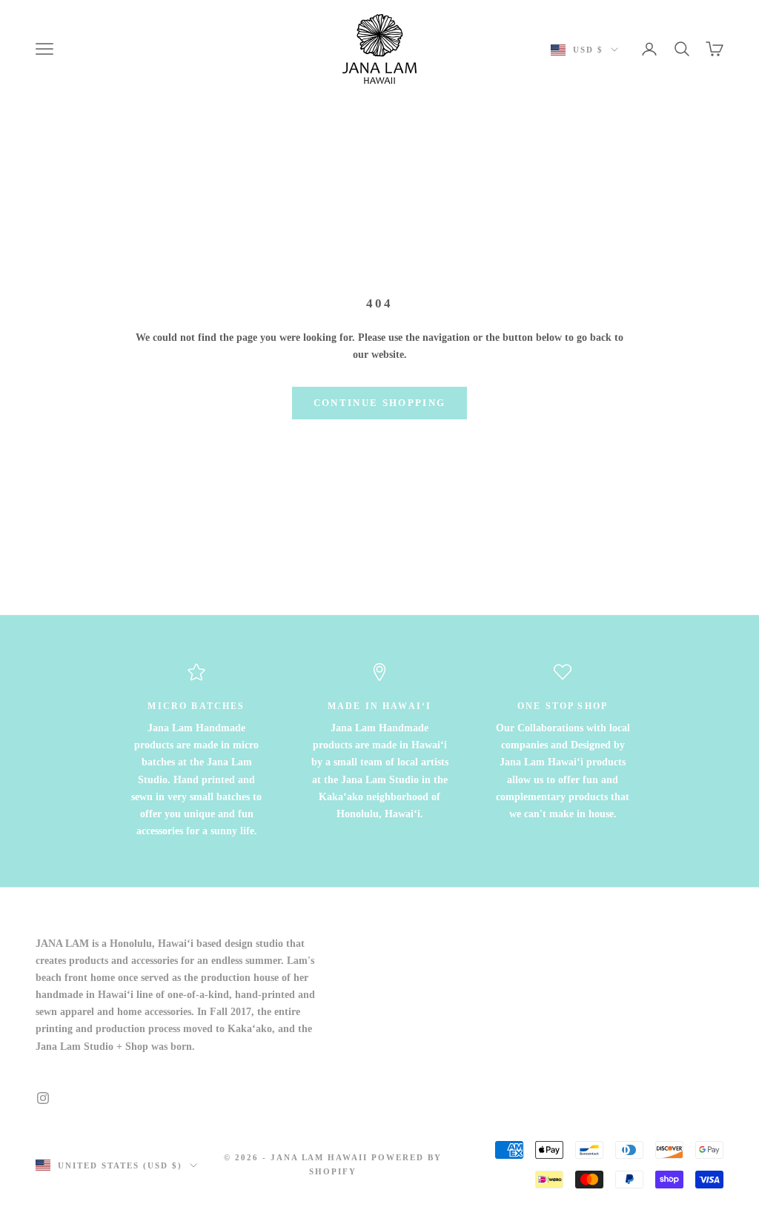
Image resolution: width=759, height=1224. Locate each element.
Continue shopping (380, 402)
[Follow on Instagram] (43, 1098)
